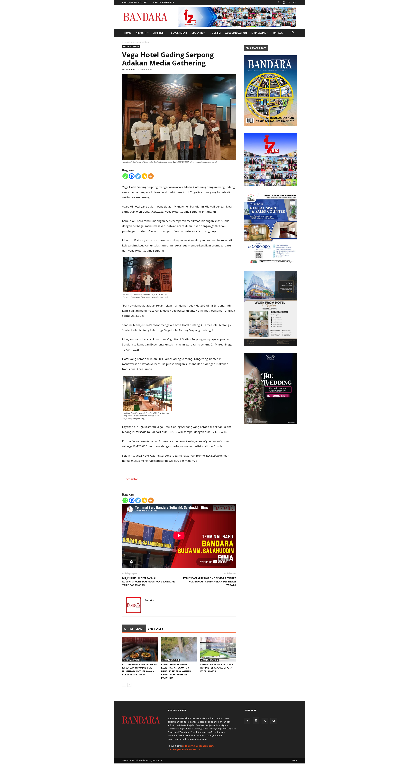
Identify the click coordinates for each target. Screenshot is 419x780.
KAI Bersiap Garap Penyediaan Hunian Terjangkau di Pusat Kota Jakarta (217, 668)
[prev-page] (124, 685)
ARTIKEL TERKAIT (134, 628)
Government (179, 32)
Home (127, 32)
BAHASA (278, 32)
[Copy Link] (144, 176)
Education (198, 32)
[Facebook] (278, 2)
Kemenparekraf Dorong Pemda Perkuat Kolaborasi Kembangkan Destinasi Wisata (209, 581)
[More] (151, 176)
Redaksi (133, 69)
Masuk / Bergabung (163, 2)
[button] (293, 33)
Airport (141, 32)
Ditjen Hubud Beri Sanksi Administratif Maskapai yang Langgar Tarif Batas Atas (148, 581)
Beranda (126, 42)
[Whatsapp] (125, 176)
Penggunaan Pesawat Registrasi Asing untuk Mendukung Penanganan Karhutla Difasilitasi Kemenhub (176, 671)
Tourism (215, 32)
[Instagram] (283, 2)
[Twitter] (289, 2)
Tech (294, 760)
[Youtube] (294, 2)
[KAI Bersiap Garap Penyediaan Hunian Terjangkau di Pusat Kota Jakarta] (218, 649)
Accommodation (236, 32)
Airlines (158, 32)
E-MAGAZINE (258, 32)
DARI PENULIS (156, 628)
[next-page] (129, 685)
